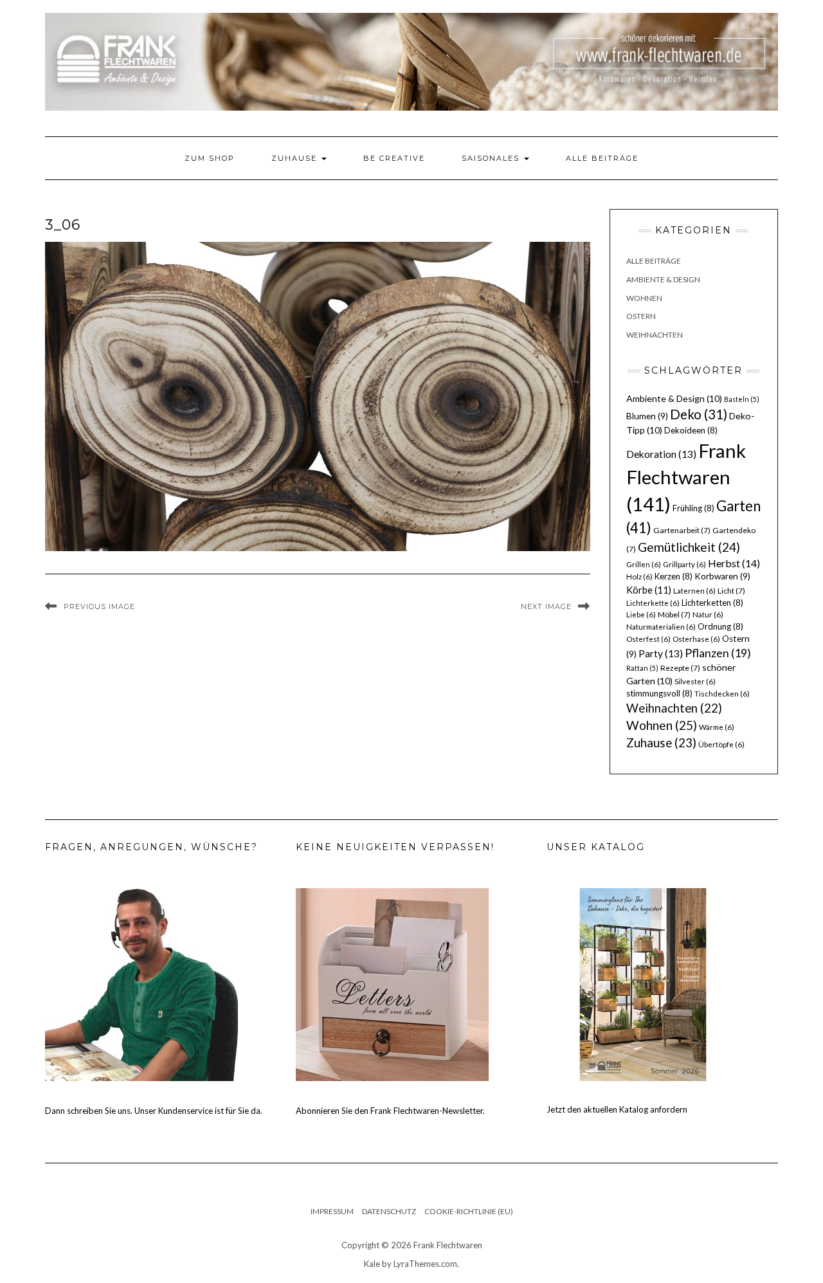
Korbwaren (722, 576)
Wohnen (644, 298)
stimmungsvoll (659, 693)
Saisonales (492, 158)
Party (660, 653)
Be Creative (394, 158)
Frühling (693, 508)
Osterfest (648, 639)
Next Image (546, 606)
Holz (639, 576)
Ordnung (720, 626)
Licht (731, 591)
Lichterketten (712, 602)
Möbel (674, 614)
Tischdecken (722, 693)
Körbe (648, 590)
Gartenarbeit (681, 530)
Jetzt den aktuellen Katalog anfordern (617, 1109)
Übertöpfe (721, 744)
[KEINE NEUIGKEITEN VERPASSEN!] (392, 983)
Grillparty (684, 564)
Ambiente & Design (663, 279)
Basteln (741, 399)
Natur (707, 614)
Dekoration (661, 454)
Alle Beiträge (602, 158)
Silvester (695, 681)
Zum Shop (210, 158)
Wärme (716, 727)
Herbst (734, 563)
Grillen (643, 564)
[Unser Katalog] (643, 983)
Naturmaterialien (661, 627)
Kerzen (673, 576)
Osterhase (696, 639)
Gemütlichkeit (689, 547)
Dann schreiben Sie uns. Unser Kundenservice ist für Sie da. (153, 1111)
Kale (372, 1264)
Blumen (647, 416)
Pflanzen (718, 653)
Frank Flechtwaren (686, 477)
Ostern (641, 316)
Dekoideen (691, 430)
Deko (698, 414)
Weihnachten (654, 335)
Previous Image (99, 606)
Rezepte (680, 668)
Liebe (641, 614)
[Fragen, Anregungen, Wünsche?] (141, 983)
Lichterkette (653, 603)
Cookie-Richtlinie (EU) (468, 1211)
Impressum (332, 1211)
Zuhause (295, 158)
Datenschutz (389, 1211)
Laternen (694, 591)
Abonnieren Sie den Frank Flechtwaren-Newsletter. (390, 1111)
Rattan (642, 668)
